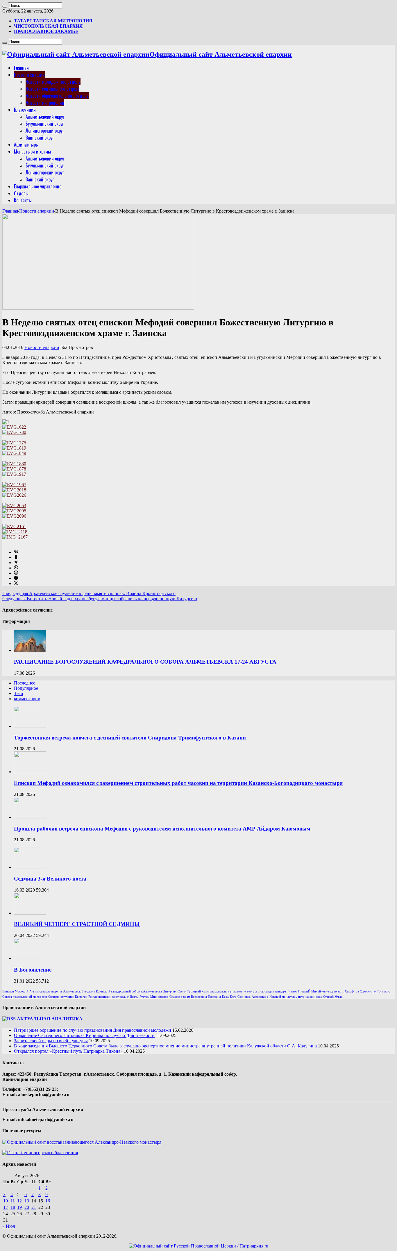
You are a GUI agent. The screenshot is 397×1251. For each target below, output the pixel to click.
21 (33, 1207)
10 (5, 1200)
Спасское (175, 996)
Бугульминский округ (45, 123)
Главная (21, 67)
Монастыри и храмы (32, 151)
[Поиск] (4, 7)
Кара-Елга (229, 996)
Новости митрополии (45, 102)
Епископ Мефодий (15, 991)
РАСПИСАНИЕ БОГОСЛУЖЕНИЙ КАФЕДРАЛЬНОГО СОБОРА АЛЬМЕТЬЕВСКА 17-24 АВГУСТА (145, 662)
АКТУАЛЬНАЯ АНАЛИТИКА (50, 1018)
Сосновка (244, 996)
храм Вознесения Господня (202, 996)
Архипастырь (26, 144)
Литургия (169, 991)
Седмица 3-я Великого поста (50, 879)
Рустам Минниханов (154, 996)
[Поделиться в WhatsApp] (16, 567)
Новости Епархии (29, 74)
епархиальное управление (228, 991)
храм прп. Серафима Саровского (353, 991)
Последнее (24, 682)
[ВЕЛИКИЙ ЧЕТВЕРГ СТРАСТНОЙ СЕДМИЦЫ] (30, 912)
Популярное (26, 688)
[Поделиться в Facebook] (16, 578)
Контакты (23, 200)
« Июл (8, 1226)
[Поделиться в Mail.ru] (16, 573)
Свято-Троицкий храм (193, 991)
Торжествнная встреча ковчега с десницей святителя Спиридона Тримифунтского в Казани (130, 738)
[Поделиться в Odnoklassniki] (16, 557)
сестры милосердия (260, 991)
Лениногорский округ (45, 130)
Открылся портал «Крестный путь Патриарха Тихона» (68, 1051)
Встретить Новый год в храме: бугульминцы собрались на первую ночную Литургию (99, 598)
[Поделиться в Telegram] (15, 562)
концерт (280, 991)
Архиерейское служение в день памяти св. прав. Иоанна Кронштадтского (89, 593)
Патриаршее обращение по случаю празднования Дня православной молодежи (92, 1030)
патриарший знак (310, 996)
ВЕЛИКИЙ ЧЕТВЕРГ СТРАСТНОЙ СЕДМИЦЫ (77, 924)
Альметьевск (72, 991)
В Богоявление (32, 970)
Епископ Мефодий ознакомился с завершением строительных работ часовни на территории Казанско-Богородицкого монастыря (178, 783)
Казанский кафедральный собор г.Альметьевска (129, 991)
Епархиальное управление (37, 186)
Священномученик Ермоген (67, 996)
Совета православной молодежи (24, 996)
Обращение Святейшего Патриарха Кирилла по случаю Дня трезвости (84, 1035)
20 (26, 1207)
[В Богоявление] (30, 958)
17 (5, 1207)
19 (19, 1207)
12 (19, 1200)
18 (12, 1207)
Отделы (21, 193)
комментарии (27, 698)
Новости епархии (36, 210)
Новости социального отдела (52, 88)
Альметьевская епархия (45, 991)
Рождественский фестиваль (107, 996)
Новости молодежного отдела (53, 81)
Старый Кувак (332, 996)
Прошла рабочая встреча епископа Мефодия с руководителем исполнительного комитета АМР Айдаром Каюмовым (162, 829)
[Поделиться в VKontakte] (16, 552)
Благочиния (25, 109)
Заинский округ (40, 137)
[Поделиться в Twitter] (16, 583)
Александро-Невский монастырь (274, 996)
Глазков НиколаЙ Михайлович (308, 991)
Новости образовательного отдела (57, 95)
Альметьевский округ (45, 116)
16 (47, 1200)
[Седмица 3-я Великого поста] (30, 867)
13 (26, 1200)
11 (12, 1200)
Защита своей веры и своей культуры (51, 1040)
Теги (18, 693)
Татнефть (383, 991)
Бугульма (88, 991)
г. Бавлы (132, 996)
